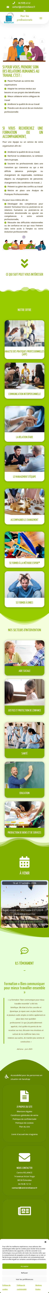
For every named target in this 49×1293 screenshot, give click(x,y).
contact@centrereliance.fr (24, 1188)
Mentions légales (24, 1111)
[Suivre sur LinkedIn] (24, 11)
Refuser (24, 1273)
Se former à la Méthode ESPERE (25, 921)
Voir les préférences (24, 1279)
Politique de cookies (24, 1123)
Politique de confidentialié (24, 1119)
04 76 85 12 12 (24, 1184)
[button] (45, 1242)
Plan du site (24, 1126)
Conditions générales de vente (24, 1115)
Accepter (24, 1266)
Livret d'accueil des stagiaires (24, 1134)
